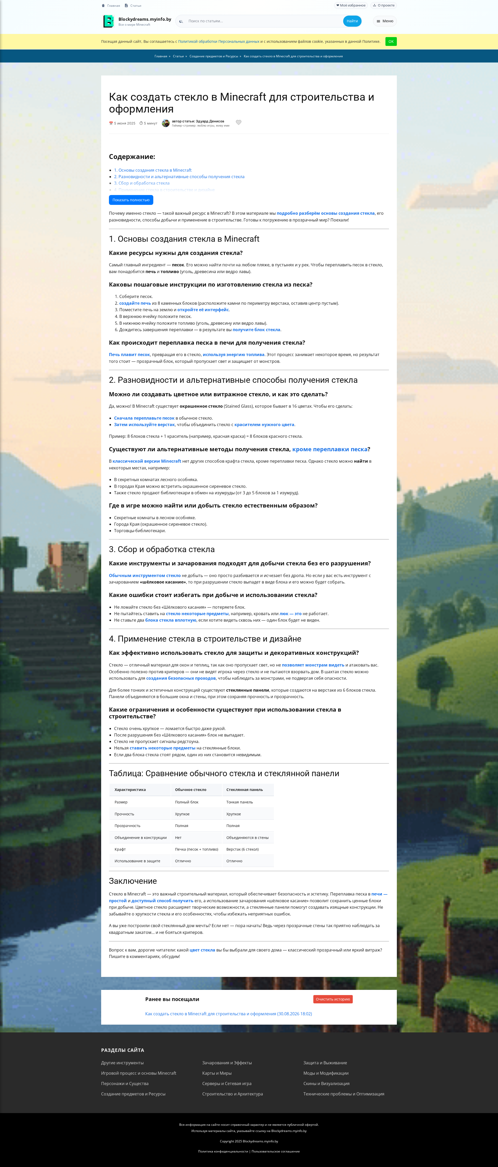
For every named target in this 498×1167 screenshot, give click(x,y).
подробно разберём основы (307, 213)
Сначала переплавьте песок (144, 418)
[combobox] (268, 21)
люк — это (291, 613)
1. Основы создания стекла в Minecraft (153, 170)
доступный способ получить (162, 901)
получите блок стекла (256, 329)
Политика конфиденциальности (223, 1151)
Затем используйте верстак (144, 424)
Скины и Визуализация (326, 1083)
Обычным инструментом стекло (145, 575)
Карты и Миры (217, 1073)
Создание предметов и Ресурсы (133, 1094)
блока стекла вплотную (170, 620)
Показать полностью (131, 199)
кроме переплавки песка (330, 449)
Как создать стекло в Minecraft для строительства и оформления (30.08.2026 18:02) (228, 1014)
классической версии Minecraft (147, 461)
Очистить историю (333, 999)
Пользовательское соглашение (276, 1151)
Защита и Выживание (325, 1063)
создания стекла (356, 213)
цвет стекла (202, 950)
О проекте (386, 5)
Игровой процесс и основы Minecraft (138, 1073)
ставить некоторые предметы (163, 748)
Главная (113, 5)
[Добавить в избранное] (238, 123)
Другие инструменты (122, 1063)
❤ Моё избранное (350, 5)
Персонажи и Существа (125, 1083)
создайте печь (135, 303)
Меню (388, 20)
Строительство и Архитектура (232, 1094)
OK (391, 41)
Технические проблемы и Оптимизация (343, 1094)
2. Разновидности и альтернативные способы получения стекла (179, 176)
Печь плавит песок (129, 354)
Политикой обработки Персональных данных (218, 41)
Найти (352, 20)
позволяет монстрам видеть (313, 665)
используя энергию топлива (234, 354)
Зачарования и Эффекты (227, 1063)
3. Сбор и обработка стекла (142, 183)
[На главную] (108, 21)
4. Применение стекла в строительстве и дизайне (164, 190)
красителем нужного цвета (264, 424)
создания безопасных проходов (181, 678)
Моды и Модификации (326, 1073)
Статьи (135, 5)
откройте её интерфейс (203, 309)
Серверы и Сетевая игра (227, 1083)
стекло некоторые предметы (197, 613)
